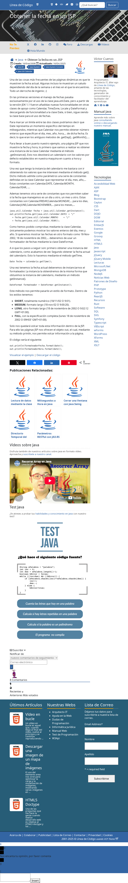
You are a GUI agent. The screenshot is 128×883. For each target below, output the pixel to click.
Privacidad (94, 835)
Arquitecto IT (59, 712)
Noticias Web (101, 277)
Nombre (89, 739)
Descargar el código (48, 355)
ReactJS (98, 296)
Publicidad (44, 835)
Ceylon (98, 202)
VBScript (99, 326)
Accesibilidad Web (104, 183)
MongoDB (100, 270)
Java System (35, 67)
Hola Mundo (37, 50)
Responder (8, 871)
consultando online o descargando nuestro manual (105, 123)
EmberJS (99, 225)
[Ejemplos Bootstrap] (72, 4)
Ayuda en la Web (62, 715)
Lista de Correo (62, 835)
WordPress (100, 334)
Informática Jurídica (63, 727)
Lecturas (99, 262)
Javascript (99, 251)
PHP (96, 285)
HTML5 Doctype (32, 802)
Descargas (86, 44)
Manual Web (59, 730)
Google (98, 232)
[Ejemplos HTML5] (37, 4)
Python (98, 292)
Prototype (100, 289)
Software (99, 307)
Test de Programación (65, 734)
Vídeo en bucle (32, 716)
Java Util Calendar (25, 71)
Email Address (94, 724)
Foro (69, 44)
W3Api (56, 738)
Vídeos (105, 44)
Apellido (89, 754)
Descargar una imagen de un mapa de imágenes (34, 757)
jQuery (98, 255)
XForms (98, 337)
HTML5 (98, 244)
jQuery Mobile (102, 259)
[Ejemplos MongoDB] (66, 4)
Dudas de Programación (60, 721)
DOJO (97, 213)
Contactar (80, 835)
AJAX (96, 187)
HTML (97, 240)
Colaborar (30, 835)
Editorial (99, 221)
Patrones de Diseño (105, 281)
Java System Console (54, 67)
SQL (96, 311)
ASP (96, 191)
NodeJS (98, 274)
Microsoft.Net (102, 266)
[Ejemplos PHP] (61, 4)
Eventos (98, 228)
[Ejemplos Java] (42, 4)
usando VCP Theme (105, 838)
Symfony (99, 319)
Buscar (112, 5)
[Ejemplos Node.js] (77, 4)
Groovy (98, 236)
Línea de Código (21, 5)
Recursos (99, 300)
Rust (96, 304)
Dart (96, 210)
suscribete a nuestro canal (37, 454)
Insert (35, 880)
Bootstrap (100, 198)
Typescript (100, 322)
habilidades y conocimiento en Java (54, 513)
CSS (96, 206)
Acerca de (15, 835)
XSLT (96, 345)
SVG (96, 315)
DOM (97, 217)
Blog (96, 195)
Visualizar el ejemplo (22, 355)
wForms (98, 330)
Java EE (21, 67)
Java (20, 59)
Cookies (108, 835)
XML (96, 341)
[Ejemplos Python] (56, 4)
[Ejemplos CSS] (52, 4)
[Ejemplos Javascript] (47, 4)
